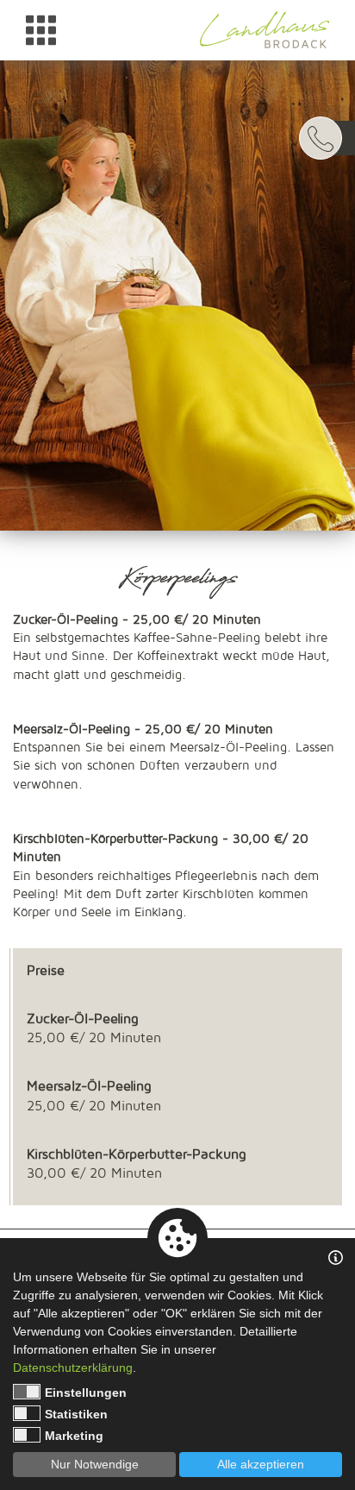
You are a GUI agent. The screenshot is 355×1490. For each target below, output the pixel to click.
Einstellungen (86, 1392)
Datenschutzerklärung (73, 1367)
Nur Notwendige (95, 1464)
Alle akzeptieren (260, 1464)
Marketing (74, 1436)
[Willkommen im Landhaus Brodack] (264, 29)
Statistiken (76, 1414)
